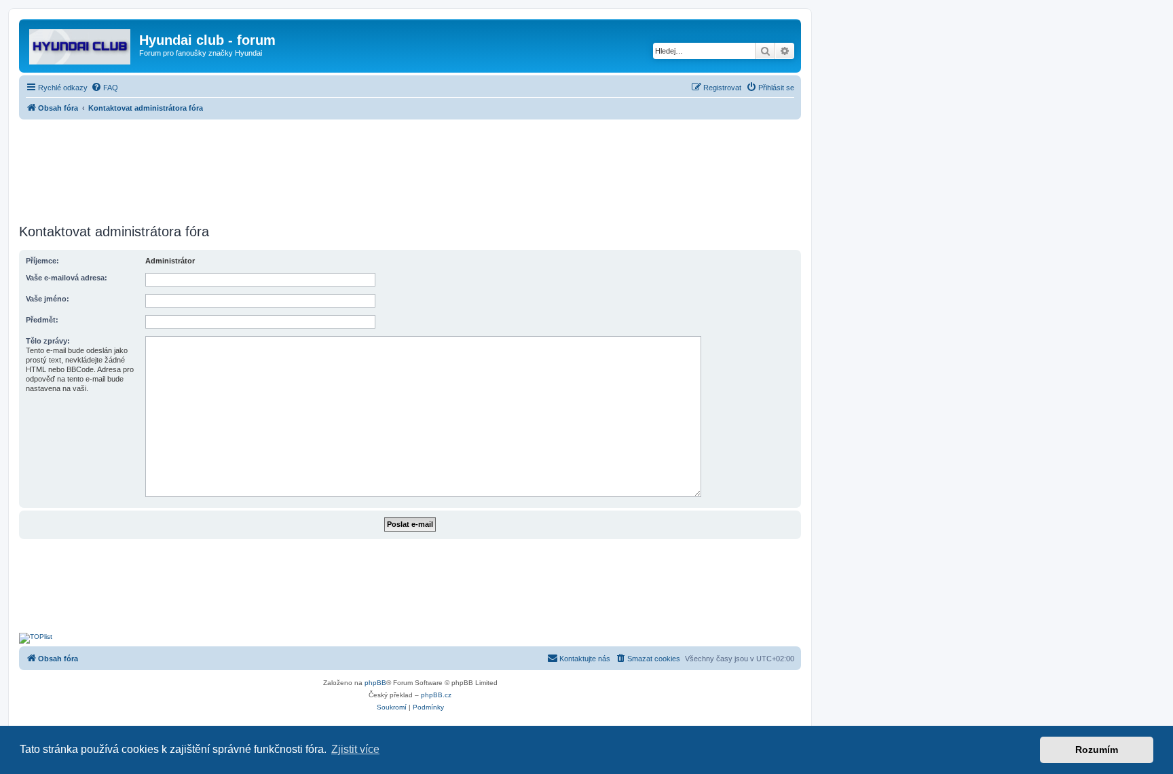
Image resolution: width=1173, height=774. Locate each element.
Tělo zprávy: (48, 341)
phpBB (375, 682)
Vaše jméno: (47, 299)
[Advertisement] (410, 167)
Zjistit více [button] (355, 749)
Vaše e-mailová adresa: (66, 278)
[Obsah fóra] (80, 44)
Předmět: (42, 320)
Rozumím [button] (1096, 749)
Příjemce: (42, 261)
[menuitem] (104, 87)
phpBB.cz (436, 695)
